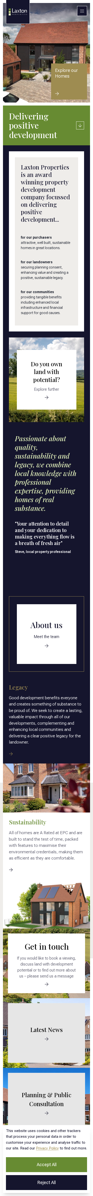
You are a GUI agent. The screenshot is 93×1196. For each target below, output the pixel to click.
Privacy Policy (47, 1148)
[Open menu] (82, 11)
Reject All (46, 1182)
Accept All (47, 1164)
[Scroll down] (80, 125)
